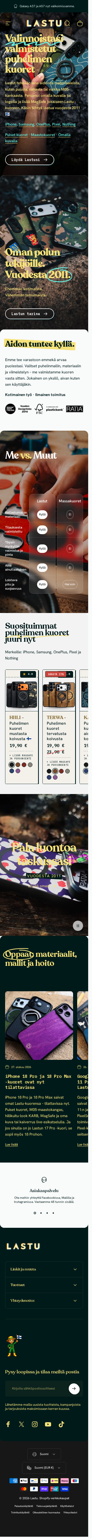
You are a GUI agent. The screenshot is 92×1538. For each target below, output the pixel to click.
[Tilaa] (74, 1388)
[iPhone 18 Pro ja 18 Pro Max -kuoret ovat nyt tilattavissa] (39, 1026)
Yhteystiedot (70, 1512)
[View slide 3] (47, 1213)
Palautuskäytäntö (24, 1506)
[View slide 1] (35, 1213)
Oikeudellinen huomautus (46, 1512)
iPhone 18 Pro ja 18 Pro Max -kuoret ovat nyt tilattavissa (38, 1081)
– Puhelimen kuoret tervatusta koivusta (56, 728)
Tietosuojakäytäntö (46, 1506)
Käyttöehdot (67, 1506)
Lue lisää (11, 1144)
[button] (78, 925)
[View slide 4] (53, 1213)
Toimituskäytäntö (20, 1512)
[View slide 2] (41, 1213)
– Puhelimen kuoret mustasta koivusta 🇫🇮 (20, 728)
